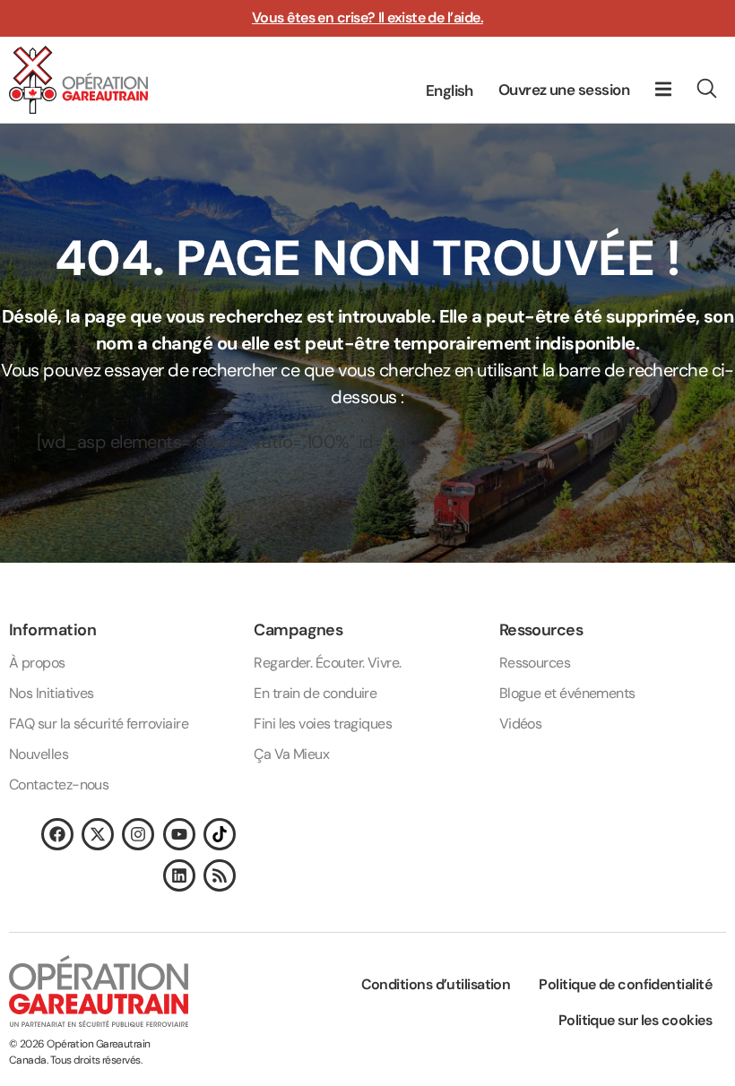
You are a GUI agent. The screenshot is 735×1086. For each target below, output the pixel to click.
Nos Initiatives (51, 693)
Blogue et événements (567, 693)
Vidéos (520, 723)
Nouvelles (38, 754)
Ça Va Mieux (291, 754)
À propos (37, 662)
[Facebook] (57, 834)
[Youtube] (179, 834)
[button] (663, 88)
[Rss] (219, 875)
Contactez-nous (58, 784)
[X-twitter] (98, 834)
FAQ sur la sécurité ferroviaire (98, 723)
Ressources (535, 662)
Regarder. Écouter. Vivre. (327, 662)
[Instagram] (138, 834)
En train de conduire (315, 693)
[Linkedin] (179, 875)
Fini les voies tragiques (323, 723)
